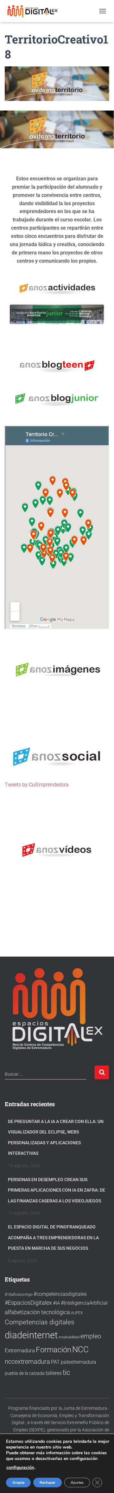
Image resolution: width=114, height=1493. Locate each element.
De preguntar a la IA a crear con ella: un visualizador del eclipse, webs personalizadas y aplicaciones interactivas (56, 1137)
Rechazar (47, 1482)
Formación (53, 1349)
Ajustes (77, 1482)
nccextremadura (27, 1361)
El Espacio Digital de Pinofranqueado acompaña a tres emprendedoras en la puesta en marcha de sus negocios (53, 1237)
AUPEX (77, 1312)
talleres (54, 1373)
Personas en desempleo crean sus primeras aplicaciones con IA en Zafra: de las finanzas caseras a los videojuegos (56, 1190)
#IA (56, 1303)
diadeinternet (31, 1335)
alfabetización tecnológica (37, 1312)
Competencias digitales (39, 1322)
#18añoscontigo (19, 1294)
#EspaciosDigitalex (28, 1302)
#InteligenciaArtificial (84, 1303)
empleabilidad (69, 1337)
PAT (55, 1362)
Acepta (18, 1482)
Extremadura (20, 1350)
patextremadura (78, 1362)
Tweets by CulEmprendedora (37, 785)
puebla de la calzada (25, 1373)
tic (66, 1372)
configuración (20, 1467)
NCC (80, 1349)
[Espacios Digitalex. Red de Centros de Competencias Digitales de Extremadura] (35, 11)
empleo (90, 1336)
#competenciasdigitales (60, 1294)
